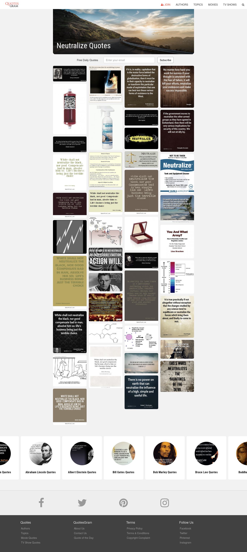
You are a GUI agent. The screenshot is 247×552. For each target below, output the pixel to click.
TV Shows (230, 4)
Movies (213, 4)
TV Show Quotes (30, 542)
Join (167, 4)
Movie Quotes (29, 538)
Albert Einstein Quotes (82, 472)
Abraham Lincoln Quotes (40, 472)
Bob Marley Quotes (165, 472)
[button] (243, 4)
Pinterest (185, 538)
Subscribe (165, 60)
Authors (182, 4)
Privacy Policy (134, 528)
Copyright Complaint (138, 538)
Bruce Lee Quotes (206, 472)
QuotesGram (11, 4)
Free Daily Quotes (87, 60)
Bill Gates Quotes (123, 472)
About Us (79, 528)
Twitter (183, 533)
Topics (198, 4)
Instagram (185, 542)
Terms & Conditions (138, 533)
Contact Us (80, 533)
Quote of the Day (83, 538)
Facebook (185, 528)
